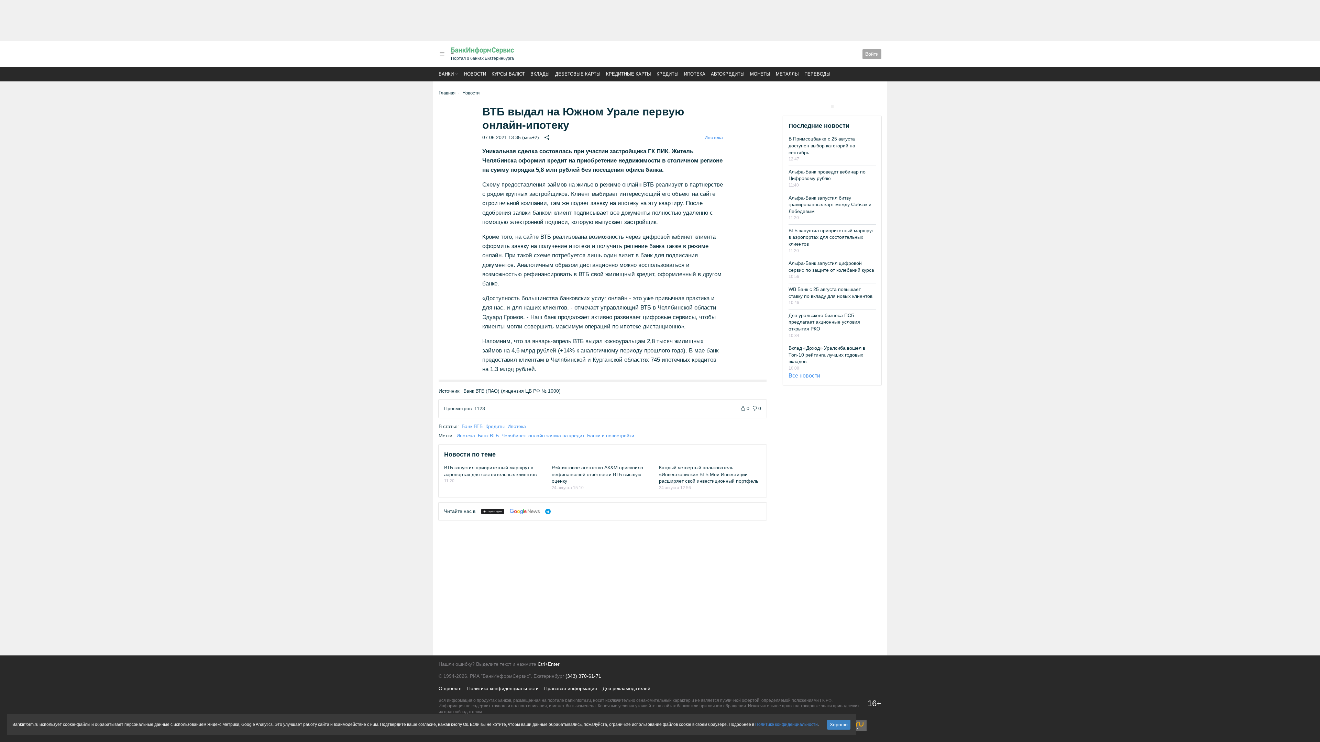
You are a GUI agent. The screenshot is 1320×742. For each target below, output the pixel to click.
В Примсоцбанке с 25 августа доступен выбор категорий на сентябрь (822, 145)
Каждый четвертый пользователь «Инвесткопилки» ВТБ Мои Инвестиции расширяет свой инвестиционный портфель (708, 474)
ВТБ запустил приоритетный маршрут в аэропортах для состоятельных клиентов (831, 237)
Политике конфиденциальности (786, 724)
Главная (447, 92)
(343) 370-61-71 (583, 676)
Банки (446, 74)
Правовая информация (570, 688)
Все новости (804, 376)
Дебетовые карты (578, 74)
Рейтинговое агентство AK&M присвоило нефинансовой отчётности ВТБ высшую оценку (597, 474)
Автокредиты (728, 74)
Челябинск (514, 435)
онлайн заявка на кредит (556, 435)
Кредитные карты (628, 74)
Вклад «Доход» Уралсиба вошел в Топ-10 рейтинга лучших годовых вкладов (827, 354)
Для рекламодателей (626, 688)
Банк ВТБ (472, 426)
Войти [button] (872, 54)
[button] (442, 54)
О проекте (450, 688)
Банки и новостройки (610, 435)
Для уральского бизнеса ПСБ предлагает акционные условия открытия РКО (824, 322)
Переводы (817, 74)
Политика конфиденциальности (503, 688)
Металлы (787, 74)
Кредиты (668, 74)
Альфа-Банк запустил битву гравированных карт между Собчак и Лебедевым (830, 204)
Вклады (540, 74)
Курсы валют (508, 74)
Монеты (760, 74)
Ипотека (694, 74)
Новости (475, 74)
